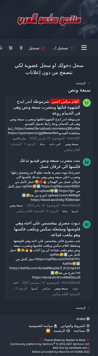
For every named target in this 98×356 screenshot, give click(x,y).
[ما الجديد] (21, 48)
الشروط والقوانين (73, 325)
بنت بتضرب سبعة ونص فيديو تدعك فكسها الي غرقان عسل (50, 163)
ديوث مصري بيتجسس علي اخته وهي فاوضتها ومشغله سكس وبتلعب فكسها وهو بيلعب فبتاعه (47, 229)
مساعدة (79, 330)
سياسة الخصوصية (41, 325)
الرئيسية (59, 330)
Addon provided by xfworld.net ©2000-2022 (61, 351)
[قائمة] (84, 48)
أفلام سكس (72, 149)
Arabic (81, 318)
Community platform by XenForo (50, 344)
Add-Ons (58, 347)
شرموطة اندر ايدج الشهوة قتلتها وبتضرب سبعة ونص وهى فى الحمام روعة (46, 107)
